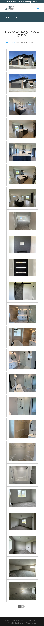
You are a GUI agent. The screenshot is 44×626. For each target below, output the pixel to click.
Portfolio (10, 42)
